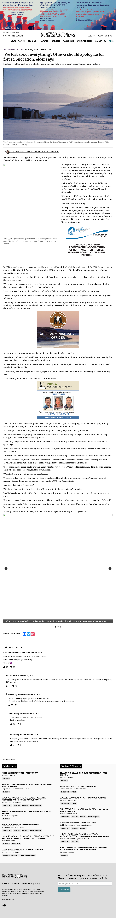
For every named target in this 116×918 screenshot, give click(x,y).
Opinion (56, 41)
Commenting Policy (31, 883)
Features (44, 41)
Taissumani (68, 41)
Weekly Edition (84, 41)
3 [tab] (60, 627)
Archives (92, 36)
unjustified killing (58, 267)
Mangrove (10, 899)
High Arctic (26, 270)
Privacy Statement (11, 883)
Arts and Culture (13, 49)
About (101, 36)
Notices (11, 36)
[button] (4, 905)
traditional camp (58, 302)
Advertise (20, 36)
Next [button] (110, 568)
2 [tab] (58, 627)
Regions (32, 41)
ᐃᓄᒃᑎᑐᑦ (98, 41)
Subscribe (64, 890)
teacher (108, 305)
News (13, 41)
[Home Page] (58, 35)
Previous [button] (6, 568)
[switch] (111, 41)
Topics (21, 41)
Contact (109, 36)
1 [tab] (55, 627)
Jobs (5, 36)
